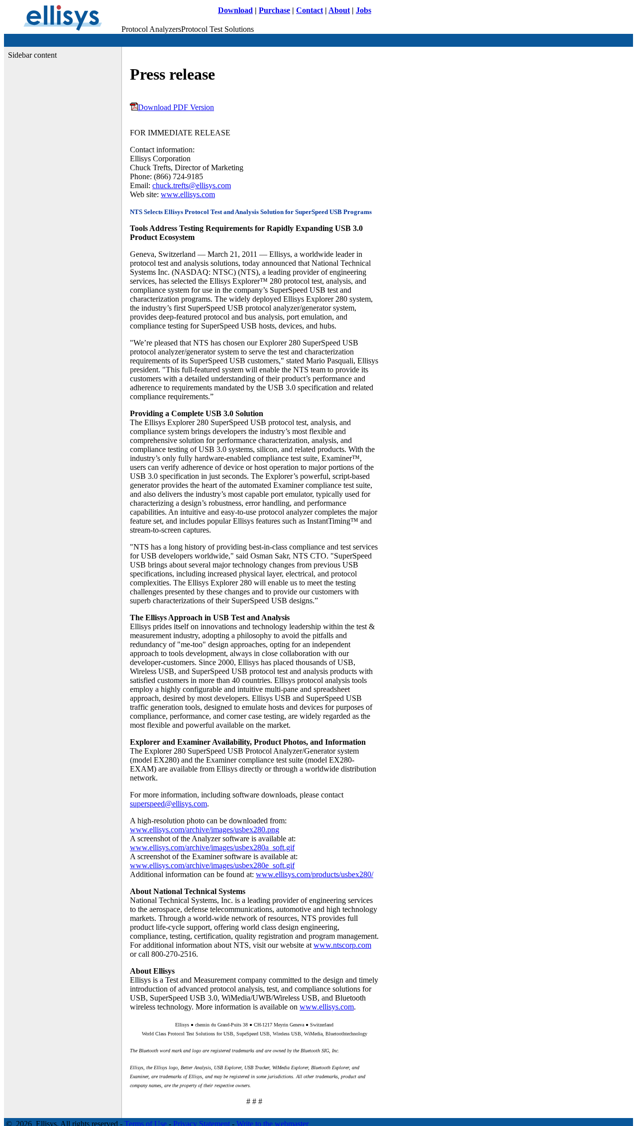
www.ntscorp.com (342, 945)
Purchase (274, 10)
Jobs (363, 10)
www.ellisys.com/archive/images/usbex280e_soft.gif (212, 865)
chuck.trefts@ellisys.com (191, 185)
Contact (309, 10)
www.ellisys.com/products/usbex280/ (314, 874)
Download (235, 10)
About (339, 10)
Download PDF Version (176, 107)
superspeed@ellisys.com (168, 803)
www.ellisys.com (188, 194)
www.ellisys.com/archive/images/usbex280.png (204, 829)
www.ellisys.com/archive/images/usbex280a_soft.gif (212, 847)
